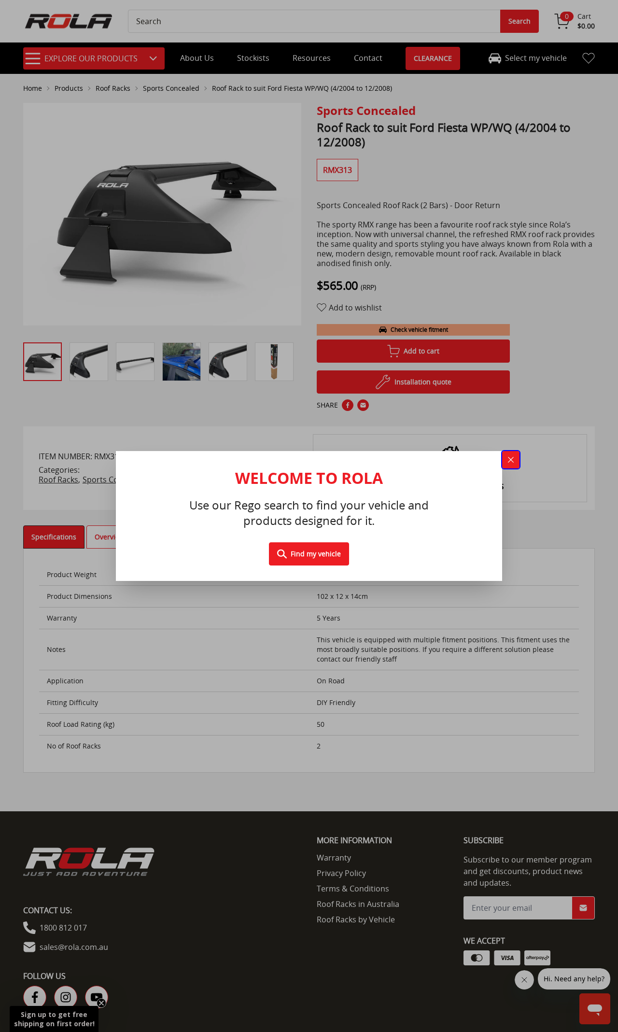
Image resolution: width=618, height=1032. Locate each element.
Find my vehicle (316, 553)
